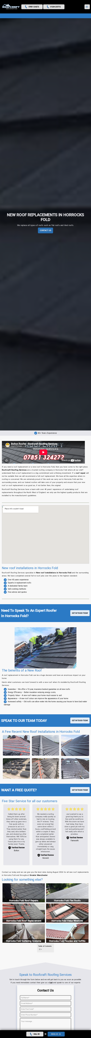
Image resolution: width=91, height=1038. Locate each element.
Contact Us (45, 230)
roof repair (81, 473)
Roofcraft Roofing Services (14, 470)
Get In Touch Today (80, 613)
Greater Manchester (39, 875)
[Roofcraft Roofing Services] (11, 7)
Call (51, 983)
